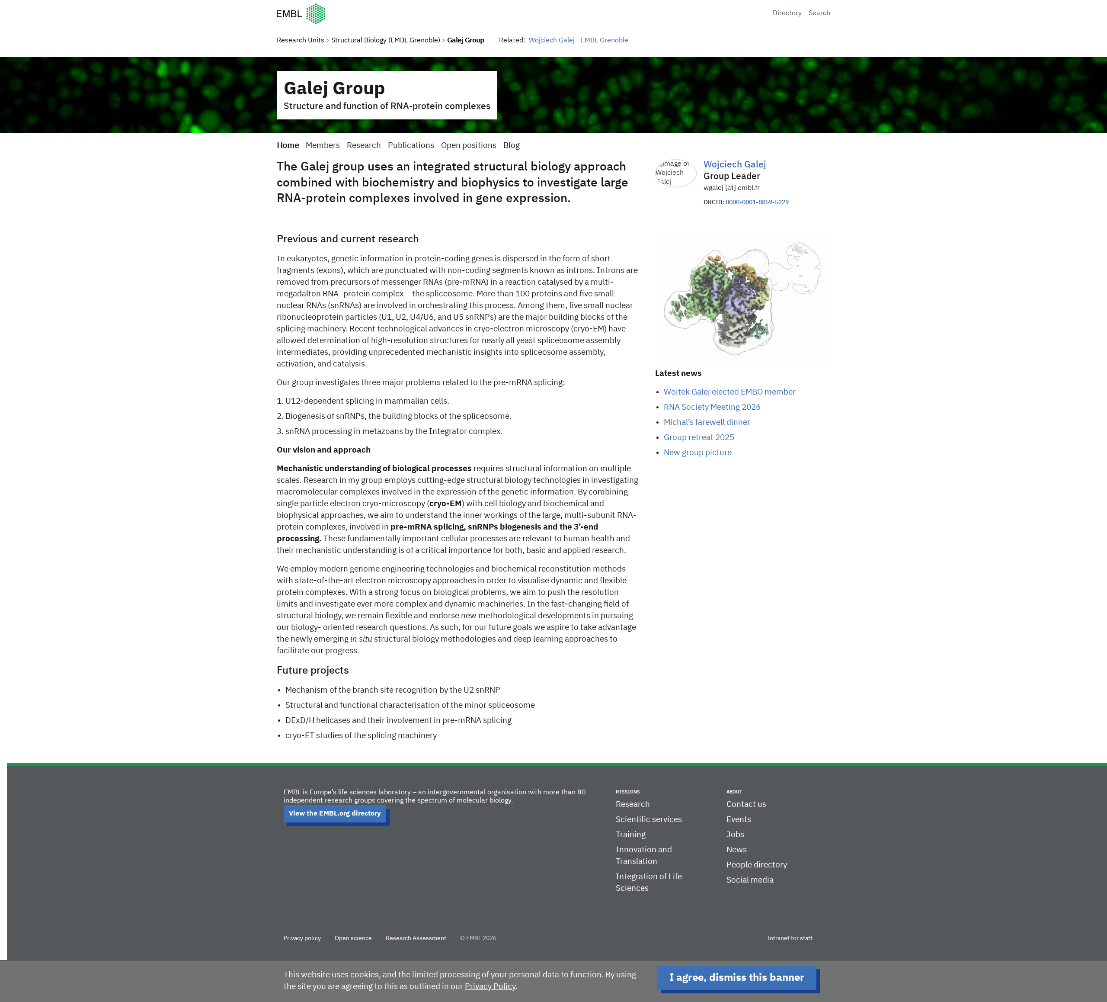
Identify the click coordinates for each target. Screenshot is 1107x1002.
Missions (628, 792)
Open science (353, 938)
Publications (411, 145)
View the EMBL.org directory (335, 813)
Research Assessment (416, 938)
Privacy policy (302, 938)
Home (288, 145)
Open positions (468, 145)
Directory (787, 13)
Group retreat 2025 (699, 438)
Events (738, 820)
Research (364, 145)
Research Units (300, 40)
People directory (756, 865)
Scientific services (649, 820)
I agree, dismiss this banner (736, 978)
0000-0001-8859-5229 (757, 202)
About (734, 792)
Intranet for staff (790, 938)
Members (323, 145)
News (736, 850)
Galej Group (334, 89)
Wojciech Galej (552, 40)
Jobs (735, 835)
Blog (511, 145)
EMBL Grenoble (604, 40)
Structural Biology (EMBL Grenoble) (385, 40)
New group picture (698, 453)
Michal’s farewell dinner (707, 422)
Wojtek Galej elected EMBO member (730, 392)
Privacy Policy (490, 987)
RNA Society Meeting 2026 (712, 407)
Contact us (746, 804)
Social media (750, 880)
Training (631, 835)
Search (819, 13)
